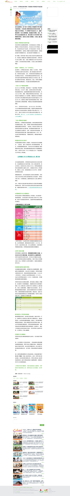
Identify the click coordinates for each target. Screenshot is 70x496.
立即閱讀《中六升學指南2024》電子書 (29, 156)
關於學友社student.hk (16, 487)
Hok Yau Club (18, 491)
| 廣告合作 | (21, 487)
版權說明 (24, 487)
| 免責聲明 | (28, 487)
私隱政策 (31, 487)
